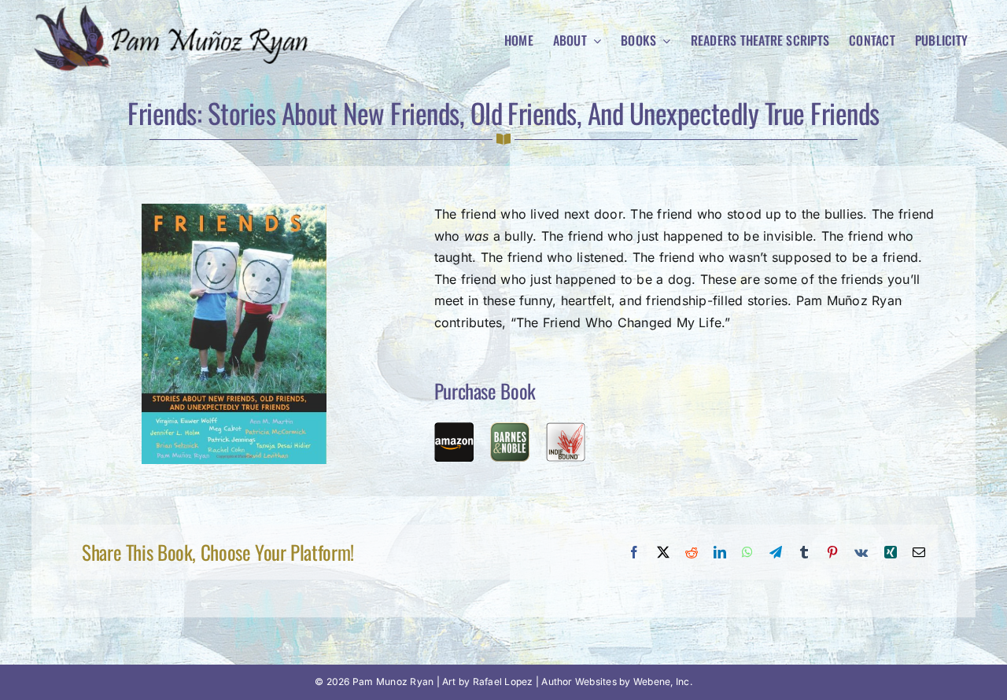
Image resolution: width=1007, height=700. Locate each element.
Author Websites (579, 681)
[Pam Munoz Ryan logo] (176, 10)
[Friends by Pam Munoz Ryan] (234, 210)
